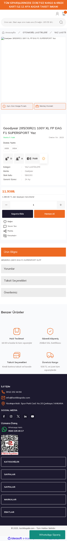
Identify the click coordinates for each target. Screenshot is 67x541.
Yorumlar (9, 268)
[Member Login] (57, 13)
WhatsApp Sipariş (49, 534)
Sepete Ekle (17, 213)
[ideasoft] (15, 538)
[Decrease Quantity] (6, 205)
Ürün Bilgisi (10, 252)
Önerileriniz (10, 292)
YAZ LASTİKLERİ (32, 167)
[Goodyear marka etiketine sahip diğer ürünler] (19, 120)
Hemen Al (49, 213)
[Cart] (64, 13)
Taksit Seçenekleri (15, 280)
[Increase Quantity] (61, 205)
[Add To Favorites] (33, 222)
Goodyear (29, 171)
